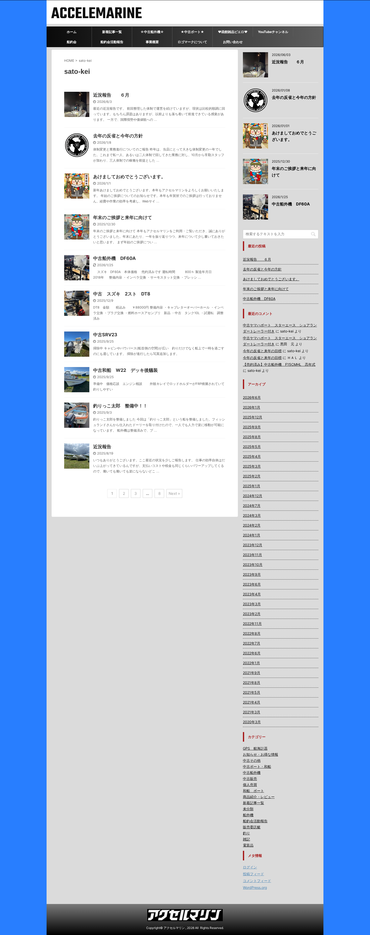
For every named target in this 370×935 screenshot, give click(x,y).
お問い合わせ (233, 42)
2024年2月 (252, 525)
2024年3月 (252, 515)
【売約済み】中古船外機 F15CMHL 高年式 (279, 364)
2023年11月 (252, 555)
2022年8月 (252, 633)
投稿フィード (253, 874)
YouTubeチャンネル (273, 32)
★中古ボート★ (192, 32)
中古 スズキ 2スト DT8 (121, 293)
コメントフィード (257, 881)
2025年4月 (252, 456)
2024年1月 (251, 535)
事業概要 (152, 42)
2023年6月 (252, 584)
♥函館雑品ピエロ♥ (232, 32)
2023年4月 (252, 594)
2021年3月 (251, 712)
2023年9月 (252, 574)
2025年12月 (252, 417)
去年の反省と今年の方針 (118, 135)
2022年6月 (252, 653)
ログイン (250, 867)
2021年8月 (251, 682)
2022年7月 (251, 643)
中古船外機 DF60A (114, 258)
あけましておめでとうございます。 (129, 176)
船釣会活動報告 (111, 42)
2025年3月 (252, 466)
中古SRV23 (105, 334)
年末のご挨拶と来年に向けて (122, 217)
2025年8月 (252, 437)
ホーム (72, 32)
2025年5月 (252, 446)
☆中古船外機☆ (152, 32)
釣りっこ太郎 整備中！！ (120, 405)
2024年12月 (252, 496)
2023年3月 (252, 604)
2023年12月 (252, 545)
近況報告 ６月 (111, 95)
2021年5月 (251, 692)
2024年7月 (252, 505)
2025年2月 (252, 476)
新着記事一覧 (112, 32)
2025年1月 (251, 486)
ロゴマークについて (192, 42)
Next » (174, 493)
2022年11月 (252, 623)
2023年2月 (252, 614)
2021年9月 (251, 673)
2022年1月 (251, 663)
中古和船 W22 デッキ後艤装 (125, 370)
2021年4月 (251, 702)
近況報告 (102, 446)
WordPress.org (255, 887)
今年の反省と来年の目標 (262, 351)
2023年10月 (253, 564)
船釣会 (72, 42)
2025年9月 (252, 427)
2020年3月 (252, 722)
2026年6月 (252, 397)
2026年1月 (251, 407)
